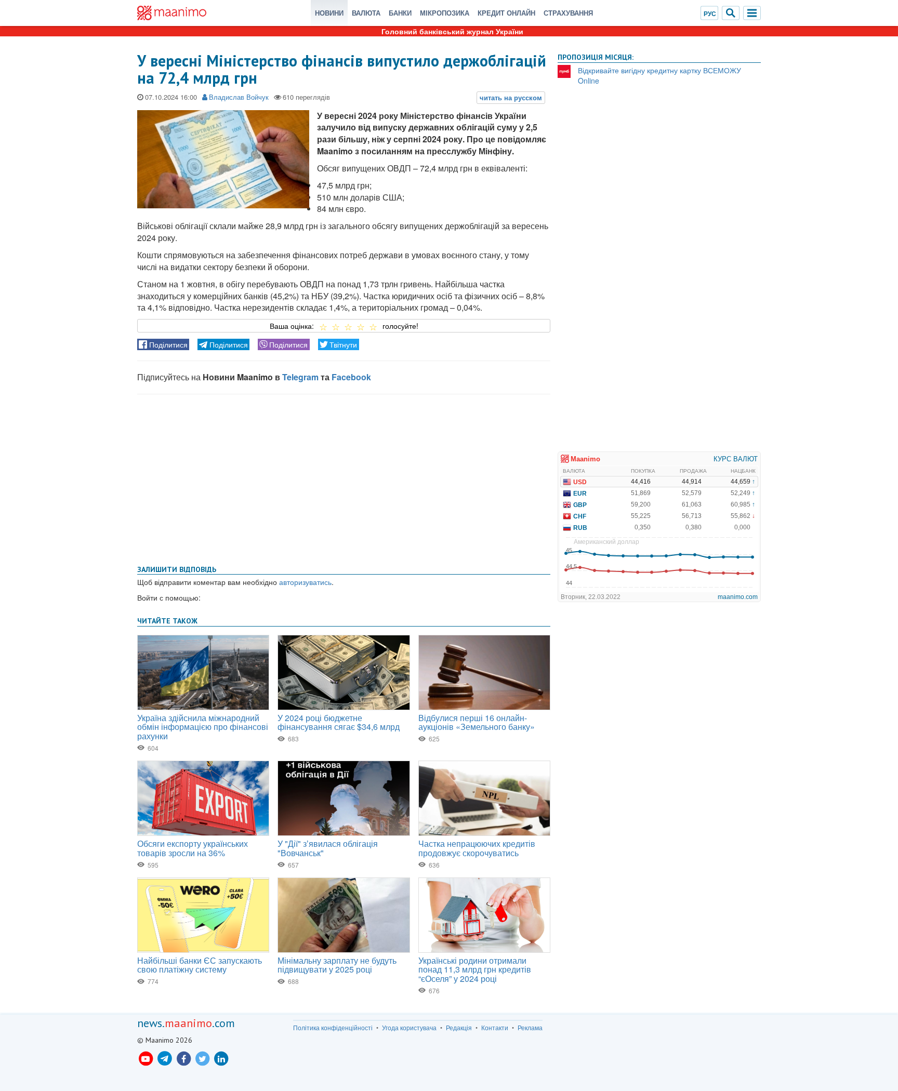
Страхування (568, 13)
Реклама (530, 1027)
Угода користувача (409, 1027)
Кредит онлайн (506, 13)
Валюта (366, 13)
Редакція (459, 1027)
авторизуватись (305, 582)
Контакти (494, 1027)
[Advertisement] (343, 477)
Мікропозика (444, 13)
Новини (329, 13)
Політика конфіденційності (333, 1027)
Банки (400, 13)
